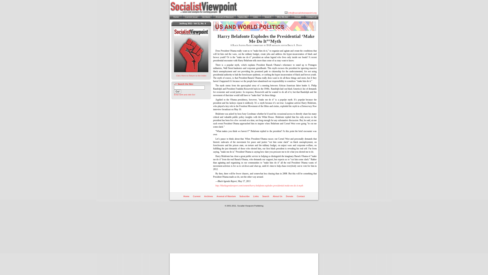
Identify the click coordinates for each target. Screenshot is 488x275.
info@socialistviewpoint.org (302, 13)
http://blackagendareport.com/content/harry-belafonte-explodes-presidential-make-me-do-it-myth (259, 185)
